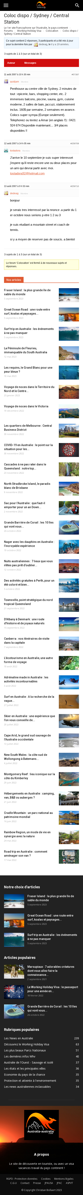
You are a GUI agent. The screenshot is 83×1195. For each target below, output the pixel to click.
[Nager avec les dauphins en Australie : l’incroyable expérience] (69, 547)
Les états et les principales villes (25, 1068)
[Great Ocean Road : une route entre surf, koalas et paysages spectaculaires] (69, 314)
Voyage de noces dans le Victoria (26, 406)
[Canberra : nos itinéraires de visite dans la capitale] (69, 644)
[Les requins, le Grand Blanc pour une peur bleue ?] (69, 373)
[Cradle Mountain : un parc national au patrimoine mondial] (69, 818)
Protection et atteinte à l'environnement (30, 1080)
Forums (8, 30)
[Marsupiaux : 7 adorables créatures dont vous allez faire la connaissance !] (14, 972)
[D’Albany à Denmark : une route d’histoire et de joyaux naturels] (69, 624)
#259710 (75, 186)
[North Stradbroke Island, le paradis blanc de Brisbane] (69, 489)
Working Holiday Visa (29, 30)
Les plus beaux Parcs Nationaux (25, 1050)
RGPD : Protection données (21, 1178)
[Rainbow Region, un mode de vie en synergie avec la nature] (69, 837)
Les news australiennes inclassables (27, 1087)
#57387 (75, 74)
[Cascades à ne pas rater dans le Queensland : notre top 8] (69, 469)
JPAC (59, 1183)
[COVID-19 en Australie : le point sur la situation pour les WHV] (69, 450)
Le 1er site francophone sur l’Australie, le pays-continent (36, 27)
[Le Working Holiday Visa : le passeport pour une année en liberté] (14, 992)
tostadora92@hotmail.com (27, 173)
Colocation (52, 30)
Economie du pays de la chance (24, 1074)
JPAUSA (49, 1183)
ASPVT (69, 1183)
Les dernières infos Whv (19, 1056)
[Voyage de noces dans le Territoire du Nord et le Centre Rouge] (69, 392)
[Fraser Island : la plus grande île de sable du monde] (69, 295)
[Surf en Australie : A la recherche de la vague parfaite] (69, 702)
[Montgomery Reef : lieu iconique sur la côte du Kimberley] (69, 779)
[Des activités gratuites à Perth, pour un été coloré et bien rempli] (69, 585)
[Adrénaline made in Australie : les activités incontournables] (69, 682)
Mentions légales (63, 1178)
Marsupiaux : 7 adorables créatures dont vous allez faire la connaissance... (50, 970)
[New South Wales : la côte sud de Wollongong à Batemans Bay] (69, 760)
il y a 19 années (59, 44)
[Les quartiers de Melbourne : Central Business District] (69, 431)
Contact (25, 1183)
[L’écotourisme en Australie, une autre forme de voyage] (69, 663)
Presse (37, 1183)
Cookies (45, 1178)
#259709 (75, 143)
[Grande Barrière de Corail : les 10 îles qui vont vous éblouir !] (69, 527)
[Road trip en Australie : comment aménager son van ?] (69, 857)
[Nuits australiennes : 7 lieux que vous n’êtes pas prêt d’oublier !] (69, 566)
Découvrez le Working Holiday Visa (26, 1044)
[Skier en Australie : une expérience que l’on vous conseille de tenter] (69, 721)
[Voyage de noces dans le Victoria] (69, 411)
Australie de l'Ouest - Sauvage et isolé (28, 1062)
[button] (77, 5)
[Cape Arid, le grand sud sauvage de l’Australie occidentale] (69, 740)
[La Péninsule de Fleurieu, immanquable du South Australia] (69, 353)
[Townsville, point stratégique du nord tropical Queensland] (69, 605)
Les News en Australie (18, 1038)
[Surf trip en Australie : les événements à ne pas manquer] (69, 334)
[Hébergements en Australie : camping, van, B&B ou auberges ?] (69, 798)
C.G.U (13, 1183)
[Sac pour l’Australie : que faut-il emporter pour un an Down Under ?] (69, 508)
